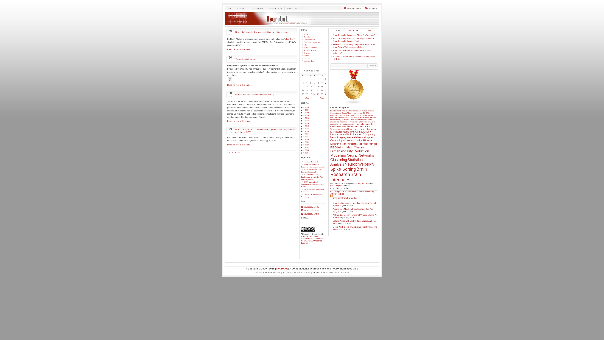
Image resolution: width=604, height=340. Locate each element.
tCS (364, 113)
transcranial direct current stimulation (347, 126)
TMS (352, 131)
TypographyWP (302, 273)
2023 (307, 107)
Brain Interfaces (345, 177)
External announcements (313, 42)
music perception (356, 122)
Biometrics (334, 115)
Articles (353, 30)
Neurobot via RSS (311, 207)
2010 (307, 139)
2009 (307, 142)
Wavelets (352, 137)
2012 (307, 134)
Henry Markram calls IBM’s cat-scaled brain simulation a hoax (261, 32)
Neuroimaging (338, 137)
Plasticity (342, 115)
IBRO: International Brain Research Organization (311, 170)
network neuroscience (363, 120)
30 (322, 94)
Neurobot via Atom (311, 214)
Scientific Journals (310, 47)
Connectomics (335, 113)
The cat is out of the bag (245, 58)
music (367, 126)
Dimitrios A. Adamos (338, 273)
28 (314, 94)
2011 (307, 137)
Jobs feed (372, 8)
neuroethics (357, 113)
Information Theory (350, 147)
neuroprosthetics (353, 140)
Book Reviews (309, 37)
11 (303, 87)
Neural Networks (360, 155)
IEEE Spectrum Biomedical (345, 198)
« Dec (307, 98)
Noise (350, 129)
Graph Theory (347, 113)
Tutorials (307, 58)
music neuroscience (356, 117)
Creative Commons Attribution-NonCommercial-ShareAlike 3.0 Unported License (313, 239)
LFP (332, 131)
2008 (307, 145)
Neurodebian (275, 8)
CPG (368, 113)
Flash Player (335, 186)
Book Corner (293, 8)
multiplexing (334, 122)
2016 (307, 123)
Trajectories (350, 115)
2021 (307, 110)
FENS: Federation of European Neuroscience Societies (313, 165)
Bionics (367, 140)
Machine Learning (341, 143)
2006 (307, 150)
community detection (346, 124)
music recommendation (339, 117)
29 (318, 94)
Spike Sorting (343, 169)
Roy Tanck (362, 183)
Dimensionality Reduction (349, 151)
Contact (242, 8)
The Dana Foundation (312, 162)
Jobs (305, 45)
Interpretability (335, 120)
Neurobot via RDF (311, 210)
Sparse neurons (338, 129)
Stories (306, 55)
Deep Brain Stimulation (365, 129)
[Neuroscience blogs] (354, 105)
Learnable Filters (347, 120)
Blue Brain (289, 39)
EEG (333, 147)
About (306, 34)
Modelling (338, 155)
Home (230, 8)
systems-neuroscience (364, 115)
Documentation (309, 39)
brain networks (369, 122)
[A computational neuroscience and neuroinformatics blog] (302, 24)
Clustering (338, 160)
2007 (307, 147)
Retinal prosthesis (347, 111)
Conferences (345, 122)
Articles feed (354, 8)
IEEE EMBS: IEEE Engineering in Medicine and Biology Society (312, 176)
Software (307, 53)
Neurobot (282, 268)
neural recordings (365, 143)
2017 (307, 120)
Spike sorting (257, 8)
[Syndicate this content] (331, 198)
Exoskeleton (335, 111)
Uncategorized (309, 61)
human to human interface (364, 111)
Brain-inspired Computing (360, 134)
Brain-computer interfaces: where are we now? (354, 35)
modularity (334, 124)
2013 (307, 131)
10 (326, 83)
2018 (307, 118)
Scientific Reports (310, 50)
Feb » (322, 98)
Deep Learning (370, 117)
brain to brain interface (365, 124)
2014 (307, 129)
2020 (307, 112)
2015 (307, 126)
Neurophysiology (359, 164)
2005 (307, 153)
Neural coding (342, 131)
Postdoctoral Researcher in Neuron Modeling (254, 94)
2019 (307, 115)
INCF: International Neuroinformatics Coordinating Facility (312, 184)
